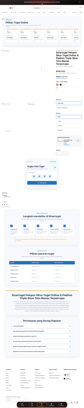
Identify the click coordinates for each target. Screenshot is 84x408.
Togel (38, 12)
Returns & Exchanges (40, 377)
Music (7, 382)
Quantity (58, 150)
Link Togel (51, 12)
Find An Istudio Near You (55, 375)
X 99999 (59, 125)
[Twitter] (5, 205)
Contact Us (37, 380)
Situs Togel (22, 12)
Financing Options (24, 382)
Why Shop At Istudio (54, 377)
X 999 (58, 116)
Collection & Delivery (40, 375)
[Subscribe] (26, 400)
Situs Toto (31, 12)
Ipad (7, 375)
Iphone (7, 377)
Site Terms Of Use (39, 387)
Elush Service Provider (25, 380)
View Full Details (6, 206)
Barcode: (66, 66)
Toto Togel (13, 12)
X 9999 (59, 121)
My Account (37, 373)
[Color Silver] (64, 85)
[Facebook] (3, 205)
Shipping (64, 73)
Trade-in (22, 385)
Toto (44, 12)
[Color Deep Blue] (61, 85)
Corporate (22, 375)
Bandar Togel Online (62, 107)
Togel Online (60, 103)
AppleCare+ (23, 373)
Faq (35, 382)
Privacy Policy (38, 385)
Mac (7, 373)
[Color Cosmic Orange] (57, 84)
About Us (51, 373)
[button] (4, 12)
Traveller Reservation (25, 387)
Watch (7, 380)
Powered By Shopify (74, 403)
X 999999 (59, 130)
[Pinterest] (7, 205)
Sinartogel (4, 12)
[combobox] (46, 8)
